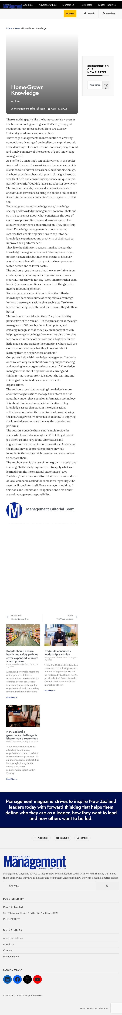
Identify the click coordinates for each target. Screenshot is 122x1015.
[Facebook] (17, 979)
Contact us (68, 5)
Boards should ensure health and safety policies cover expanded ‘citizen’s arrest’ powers (22, 656)
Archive (15, 101)
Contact (7, 950)
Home (9, 28)
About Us (8, 944)
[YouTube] (37, 979)
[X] (27, 979)
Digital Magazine (107, 5)
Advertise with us (13, 938)
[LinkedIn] (7, 979)
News (17, 28)
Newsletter (86, 5)
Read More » (11, 697)
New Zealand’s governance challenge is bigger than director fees (22, 735)
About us (103, 1008)
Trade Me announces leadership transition (57, 653)
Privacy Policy (11, 956)
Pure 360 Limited (13, 906)
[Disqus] (42, 569)
